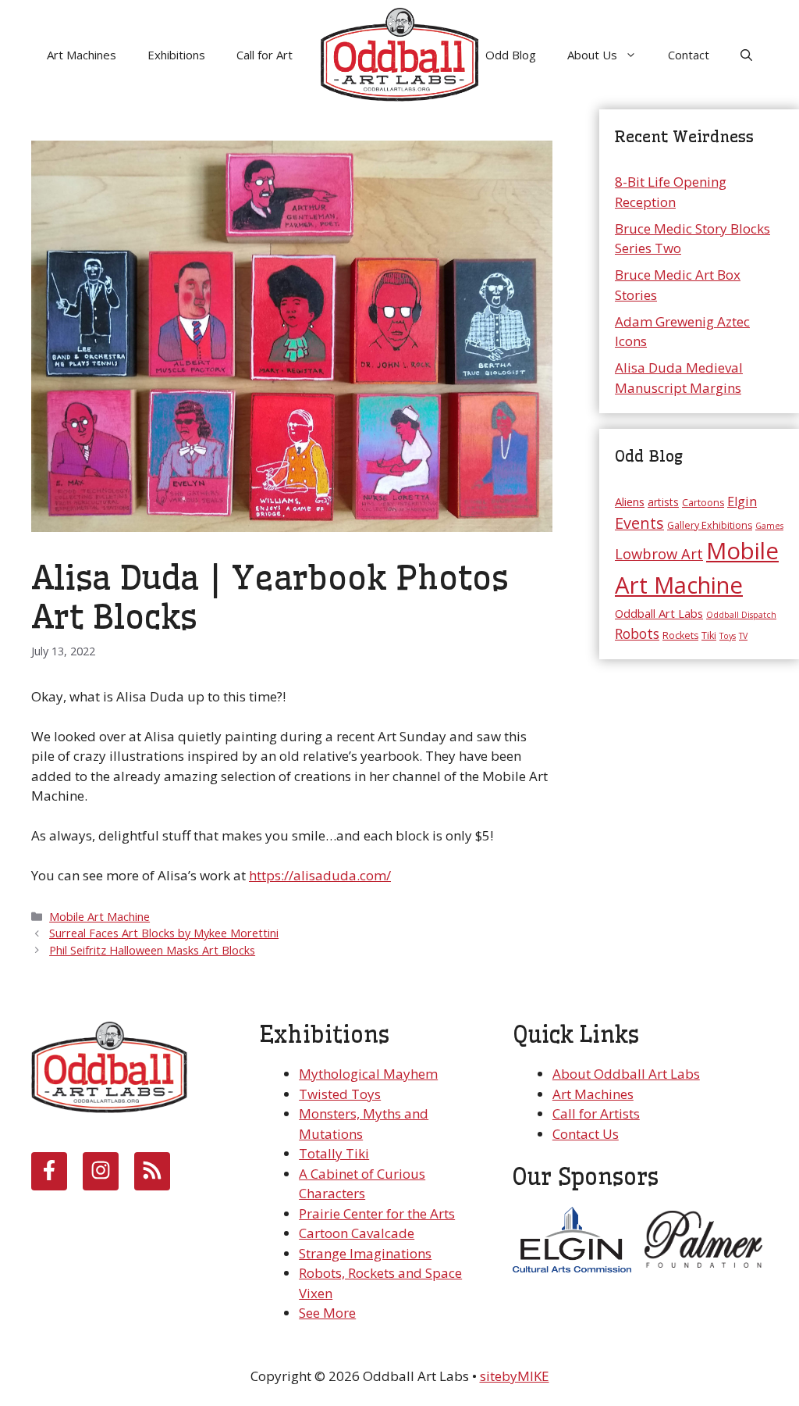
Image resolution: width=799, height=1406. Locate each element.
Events (639, 522)
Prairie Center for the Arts (377, 1213)
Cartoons (703, 502)
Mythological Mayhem (368, 1074)
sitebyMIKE (514, 1376)
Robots (637, 633)
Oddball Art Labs (659, 613)
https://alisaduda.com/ (320, 875)
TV (743, 635)
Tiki (708, 635)
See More (327, 1313)
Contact (688, 54)
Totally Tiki (334, 1153)
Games (769, 525)
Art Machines (81, 54)
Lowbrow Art (659, 553)
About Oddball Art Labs (626, 1074)
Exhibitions (176, 54)
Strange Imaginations (365, 1253)
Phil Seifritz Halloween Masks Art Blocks (152, 950)
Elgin (742, 501)
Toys (727, 635)
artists (663, 501)
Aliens (630, 501)
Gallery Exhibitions (709, 525)
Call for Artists (596, 1113)
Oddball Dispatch (741, 614)
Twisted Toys (340, 1094)
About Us (592, 54)
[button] (746, 54)
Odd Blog (510, 54)
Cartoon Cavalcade (356, 1233)
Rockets (680, 635)
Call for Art (264, 54)
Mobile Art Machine (99, 916)
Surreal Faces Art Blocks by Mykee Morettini (164, 933)
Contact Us (585, 1134)
